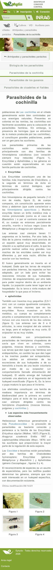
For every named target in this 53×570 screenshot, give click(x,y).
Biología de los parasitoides (26, 65)
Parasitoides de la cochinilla (27, 34)
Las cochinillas (28, 111)
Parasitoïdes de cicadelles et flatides (26, 87)
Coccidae (12, 450)
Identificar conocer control (39, 4)
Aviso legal (6, 560)
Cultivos (22, 25)
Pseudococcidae (19, 423)
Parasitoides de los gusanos (26, 80)
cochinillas (21, 408)
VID (31, 25)
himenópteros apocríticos (23, 209)
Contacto (5, 565)
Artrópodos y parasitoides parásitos (27, 56)
